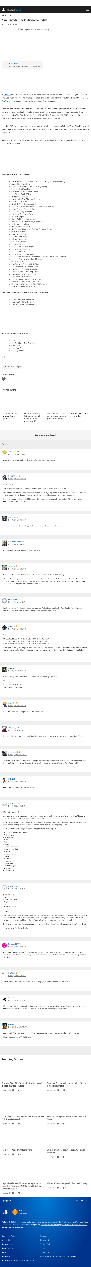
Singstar (18, 367)
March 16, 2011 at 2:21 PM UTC (17, 1000)
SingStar (7, 94)
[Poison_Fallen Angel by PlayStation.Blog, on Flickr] (45, 80)
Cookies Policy (45, 1244)
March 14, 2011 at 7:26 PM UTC (17, 629)
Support (43, 1236)
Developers (6, 1256)
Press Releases (8, 1248)
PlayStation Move (9, 101)
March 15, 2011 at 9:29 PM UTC (17, 976)
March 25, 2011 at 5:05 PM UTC (17, 1027)
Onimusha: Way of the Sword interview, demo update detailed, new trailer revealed (22, 1084)
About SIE (6, 1240)
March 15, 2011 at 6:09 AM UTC (17, 806)
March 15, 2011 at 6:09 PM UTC (17, 946)
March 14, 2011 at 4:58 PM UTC (17, 454)
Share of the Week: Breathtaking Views (17, 1149)
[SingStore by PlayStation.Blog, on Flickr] (45, 166)
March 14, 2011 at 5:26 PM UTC (17, 544)
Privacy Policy (7, 1244)
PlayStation (13, 9)
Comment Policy (9, 1236)
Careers (43, 1248)
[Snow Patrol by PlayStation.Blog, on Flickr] (45, 325)
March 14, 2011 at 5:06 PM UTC (17, 479)
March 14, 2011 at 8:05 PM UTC (17, 671)
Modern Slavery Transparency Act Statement (58, 1256)
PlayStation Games (8, 367)
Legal (4, 1252)
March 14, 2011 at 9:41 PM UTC (17, 730)
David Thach (14, 64)
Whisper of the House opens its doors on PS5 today (67, 1183)
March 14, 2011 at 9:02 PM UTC (17, 706)
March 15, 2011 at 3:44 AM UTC (17, 781)
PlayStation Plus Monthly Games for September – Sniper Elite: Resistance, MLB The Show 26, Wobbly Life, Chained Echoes (21, 1186)
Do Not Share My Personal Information (18, 1260)
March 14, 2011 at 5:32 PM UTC (17, 569)
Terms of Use (45, 1240)
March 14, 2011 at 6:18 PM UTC (17, 602)
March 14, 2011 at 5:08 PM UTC (17, 520)
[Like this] (19, 1090)
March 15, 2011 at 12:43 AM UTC (17, 755)
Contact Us (44, 1252)
